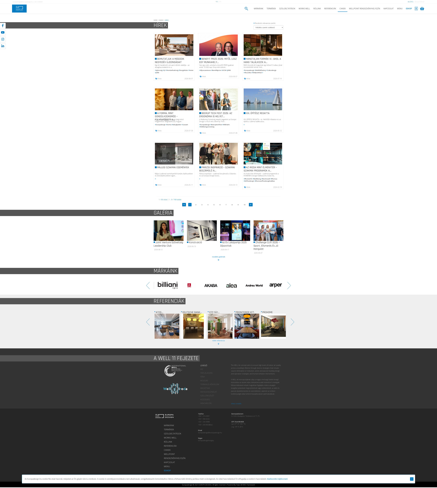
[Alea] (164, 285)
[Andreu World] (186, 285)
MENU (400, 8)
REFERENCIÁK (330, 8)
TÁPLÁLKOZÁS (206, 373)
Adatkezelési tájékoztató (277, 479)
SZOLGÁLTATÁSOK (287, 8)
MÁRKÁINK (258, 8)
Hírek (159, 79)
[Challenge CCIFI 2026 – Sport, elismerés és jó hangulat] (268, 230)
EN (220, 2)
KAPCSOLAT (389, 8)
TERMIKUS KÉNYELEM (209, 384)
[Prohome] (220, 326)
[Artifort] (251, 285)
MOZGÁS (204, 380)
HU (217, 2)
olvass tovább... (236, 403)
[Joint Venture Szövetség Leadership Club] (169, 230)
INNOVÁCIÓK (206, 403)
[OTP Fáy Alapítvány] (167, 326)
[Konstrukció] (202, 230)
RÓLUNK (317, 8)
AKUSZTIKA (205, 388)
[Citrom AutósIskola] (273, 326)
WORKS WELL (304, 8)
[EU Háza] (246, 326)
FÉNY (202, 376)
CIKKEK (342, 8)
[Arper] (207, 285)
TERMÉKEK (271, 8)
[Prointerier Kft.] (193, 326)
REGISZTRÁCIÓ (419, 2)
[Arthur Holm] (229, 285)
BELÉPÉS (410, 2)
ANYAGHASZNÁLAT (208, 392)
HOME (155, 20)
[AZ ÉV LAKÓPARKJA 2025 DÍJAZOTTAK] (235, 230)
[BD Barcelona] (272, 285)
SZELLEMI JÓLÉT (207, 395)
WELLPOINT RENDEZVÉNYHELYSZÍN (364, 8)
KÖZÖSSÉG (205, 399)
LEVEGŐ (203, 365)
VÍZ (201, 369)
